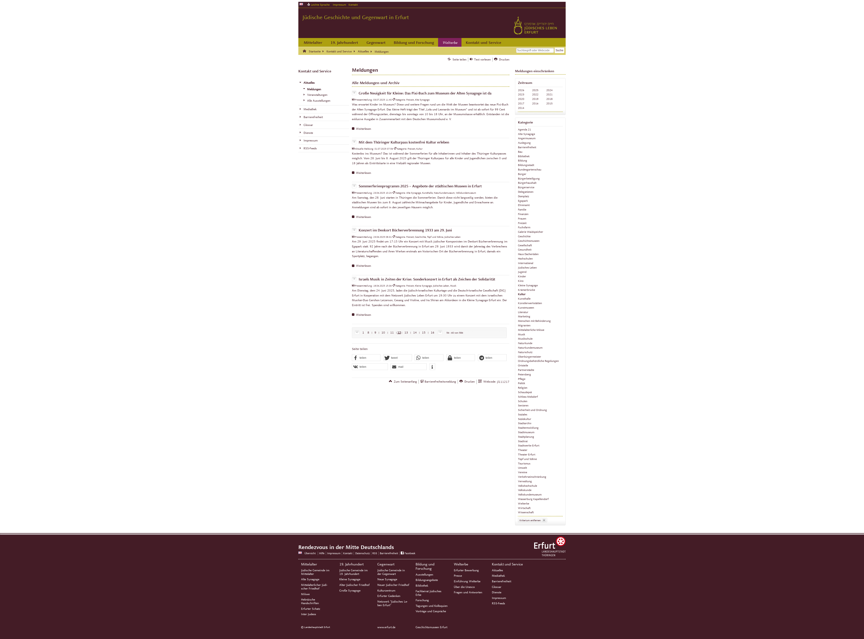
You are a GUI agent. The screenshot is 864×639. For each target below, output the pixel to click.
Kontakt (353, 4)
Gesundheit (524, 249)
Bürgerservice (526, 187)
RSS (374, 553)
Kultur (522, 294)
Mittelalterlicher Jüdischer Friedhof (314, 586)
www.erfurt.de (386, 627)
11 (392, 332)
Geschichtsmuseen (529, 240)
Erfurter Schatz (310, 609)
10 (383, 332)
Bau (520, 151)
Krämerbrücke (526, 289)
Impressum (339, 4)
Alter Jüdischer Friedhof (354, 585)
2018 (549, 99)
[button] (366, 357)
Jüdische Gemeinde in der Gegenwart (391, 572)
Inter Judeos (308, 614)
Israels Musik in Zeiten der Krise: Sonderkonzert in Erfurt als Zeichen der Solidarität (427, 279)
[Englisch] (301, 4)
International (525, 263)
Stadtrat (523, 441)
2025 (535, 90)
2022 (535, 94)
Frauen (522, 218)
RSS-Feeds (498, 603)
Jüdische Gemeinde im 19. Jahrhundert (353, 572)
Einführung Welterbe (467, 581)
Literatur (523, 312)
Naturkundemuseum (530, 347)
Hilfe (321, 553)
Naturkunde (525, 343)
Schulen (522, 401)
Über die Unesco (464, 587)
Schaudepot (525, 392)
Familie (522, 209)
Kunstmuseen (526, 307)
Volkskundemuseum (530, 494)
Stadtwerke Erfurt (528, 445)
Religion (522, 387)
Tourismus (524, 463)
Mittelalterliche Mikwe (531, 330)
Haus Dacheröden (528, 254)
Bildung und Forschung (414, 42)
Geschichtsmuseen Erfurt (431, 627)
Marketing (524, 316)
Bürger (522, 174)
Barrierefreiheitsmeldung (440, 381)
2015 (549, 103)
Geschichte (524, 236)
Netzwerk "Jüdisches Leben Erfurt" (392, 603)
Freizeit (522, 223)
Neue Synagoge (387, 579)
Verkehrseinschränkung (532, 476)
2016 (535, 103)
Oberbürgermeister (529, 356)
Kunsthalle (524, 298)
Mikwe (305, 594)
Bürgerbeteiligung (529, 178)
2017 (521, 103)
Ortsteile (523, 365)
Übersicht (310, 553)
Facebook (410, 553)
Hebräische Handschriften (310, 601)
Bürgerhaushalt (527, 182)
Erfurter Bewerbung (466, 570)
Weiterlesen (363, 129)
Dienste (496, 592)
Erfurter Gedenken (388, 596)
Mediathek (498, 576)
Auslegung (524, 142)
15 (423, 332)
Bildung (522, 160)
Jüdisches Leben (527, 267)
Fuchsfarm (524, 227)
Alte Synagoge (526, 134)
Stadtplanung (526, 436)
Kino (520, 281)
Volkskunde (524, 490)
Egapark (523, 200)
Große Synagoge (349, 590)
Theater (522, 450)
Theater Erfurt (526, 454)
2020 (521, 99)
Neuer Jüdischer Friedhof (393, 585)
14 (415, 332)
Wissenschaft (526, 512)
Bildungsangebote (427, 580)
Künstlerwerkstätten (530, 303)
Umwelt (522, 467)
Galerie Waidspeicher (530, 231)
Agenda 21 (524, 129)
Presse (458, 576)
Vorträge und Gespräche (431, 611)
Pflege (521, 379)
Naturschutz (525, 352)
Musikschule (525, 338)
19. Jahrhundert (344, 42)
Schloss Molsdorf (528, 396)
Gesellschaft (525, 245)
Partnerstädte (526, 370)
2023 (521, 94)
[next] (439, 332)
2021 (549, 94)
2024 (549, 90)
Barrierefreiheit (527, 147)
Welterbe (450, 42)
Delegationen (525, 191)
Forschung (422, 600)
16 (432, 332)
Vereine (522, 472)
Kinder (522, 276)
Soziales (522, 414)
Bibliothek (524, 156)
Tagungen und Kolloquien (432, 606)
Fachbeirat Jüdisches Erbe (428, 593)
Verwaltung (525, 481)
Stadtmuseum (526, 432)
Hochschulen (525, 258)
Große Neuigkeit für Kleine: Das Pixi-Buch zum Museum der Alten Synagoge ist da (425, 93)
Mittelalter (313, 42)
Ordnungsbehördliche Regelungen (538, 361)
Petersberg (524, 374)
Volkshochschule (527, 485)
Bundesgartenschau (529, 169)
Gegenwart (376, 42)
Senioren (523, 405)
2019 (535, 99)
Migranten (524, 325)
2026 (521, 90)
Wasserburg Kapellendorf (533, 499)
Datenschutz (362, 553)
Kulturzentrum (386, 590)
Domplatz (523, 196)
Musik (521, 334)
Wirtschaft (524, 508)
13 (406, 332)
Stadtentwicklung (528, 427)
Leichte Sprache (320, 4)
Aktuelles (497, 570)
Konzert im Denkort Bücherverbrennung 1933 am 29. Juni (405, 230)
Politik (521, 383)
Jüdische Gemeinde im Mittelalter (315, 572)
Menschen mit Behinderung (534, 321)
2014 (521, 108)
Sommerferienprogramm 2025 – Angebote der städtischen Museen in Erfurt (420, 186)
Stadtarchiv (524, 423)
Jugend (522, 272)
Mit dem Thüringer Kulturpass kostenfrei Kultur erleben (404, 142)
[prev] (358, 332)
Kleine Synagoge (528, 285)
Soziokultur (524, 419)
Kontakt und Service (483, 42)
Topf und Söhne (527, 459)
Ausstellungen (424, 574)
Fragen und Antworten (468, 592)
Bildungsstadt (526, 165)
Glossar (496, 587)
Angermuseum (527, 138)
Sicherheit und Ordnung (532, 410)
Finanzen (523, 214)
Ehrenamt (524, 205)
